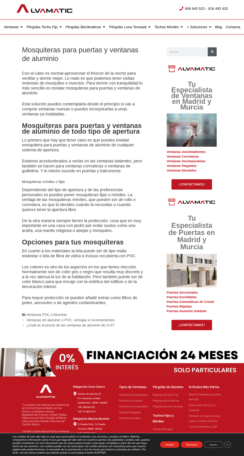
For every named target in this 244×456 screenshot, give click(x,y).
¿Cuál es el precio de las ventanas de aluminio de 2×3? (70, 325)
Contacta (233, 27)
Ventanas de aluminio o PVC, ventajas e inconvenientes (70, 320)
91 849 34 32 (89, 411)
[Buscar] (212, 51)
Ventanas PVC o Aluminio (46, 315)
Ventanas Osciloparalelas (186, 161)
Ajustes (213, 444)
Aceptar (169, 444)
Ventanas (11, 27)
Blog (218, 27)
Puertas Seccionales (182, 292)
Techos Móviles (167, 27)
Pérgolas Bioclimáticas (83, 27)
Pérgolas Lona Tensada (127, 27)
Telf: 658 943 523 (86, 407)
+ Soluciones (197, 27)
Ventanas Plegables (182, 166)
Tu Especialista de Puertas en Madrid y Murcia (191, 232)
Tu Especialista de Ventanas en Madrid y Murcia (191, 95)
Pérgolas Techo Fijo (42, 27)
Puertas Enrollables (182, 297)
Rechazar (191, 444)
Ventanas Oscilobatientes (186, 152)
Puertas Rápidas (179, 306)
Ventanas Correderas (183, 156)
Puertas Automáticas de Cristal (190, 302)
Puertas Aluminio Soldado (186, 311)
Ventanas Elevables (181, 170)
